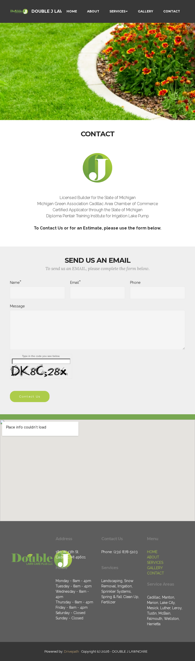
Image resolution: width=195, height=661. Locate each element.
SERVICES (117, 11)
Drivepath (71, 651)
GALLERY (145, 11)
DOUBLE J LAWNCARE (55, 11)
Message (17, 306)
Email (74, 282)
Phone (135, 282)
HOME (72, 11)
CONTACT (171, 11)
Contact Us (29, 396)
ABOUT (93, 11)
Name (15, 282)
